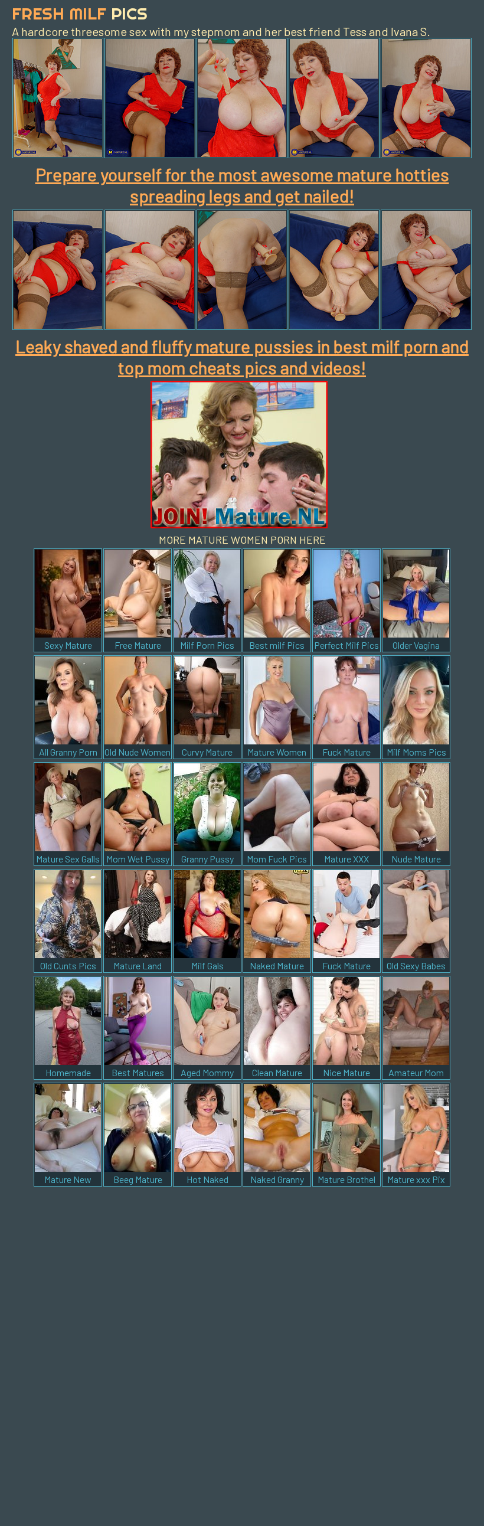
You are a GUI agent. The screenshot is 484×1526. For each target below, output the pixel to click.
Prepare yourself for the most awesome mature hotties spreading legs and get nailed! (242, 185)
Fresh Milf (80, 13)
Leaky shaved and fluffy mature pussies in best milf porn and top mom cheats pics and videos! (242, 356)
